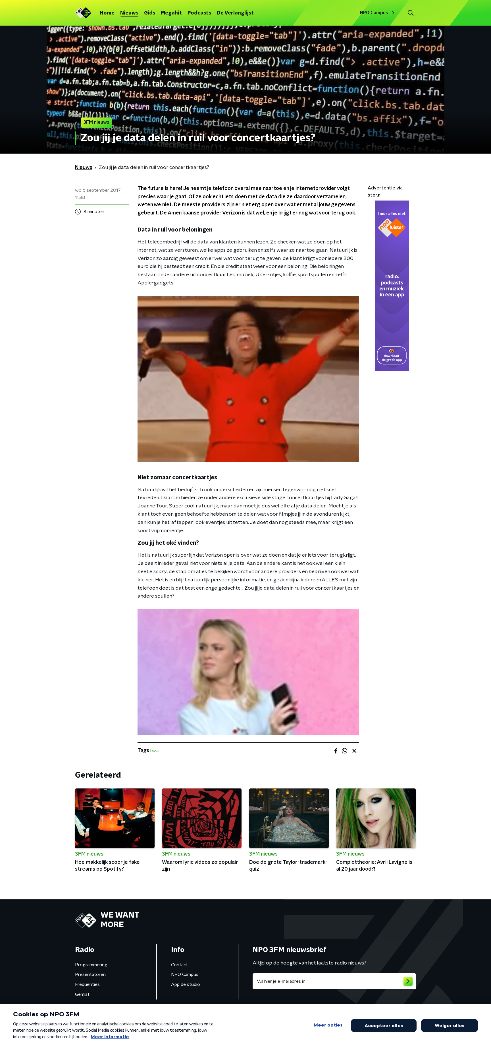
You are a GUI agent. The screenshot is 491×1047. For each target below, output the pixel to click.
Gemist (82, 994)
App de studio (185, 984)
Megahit (171, 13)
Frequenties (87, 984)
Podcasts (199, 13)
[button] (410, 13)
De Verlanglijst (235, 13)
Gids (149, 13)
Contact (179, 965)
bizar (155, 750)
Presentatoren (90, 974)
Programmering (91, 965)
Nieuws (129, 13)
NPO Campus (374, 13)
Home (107, 13)
